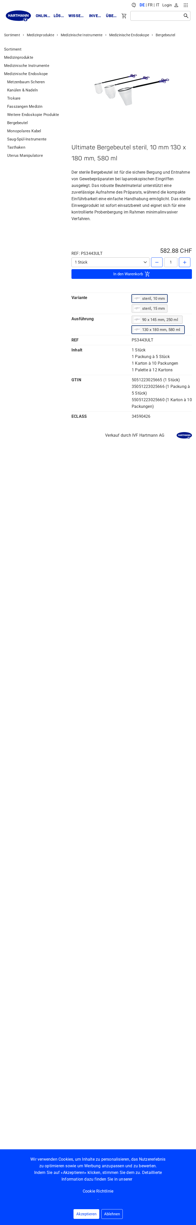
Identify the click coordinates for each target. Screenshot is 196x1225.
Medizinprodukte (40, 35)
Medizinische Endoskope (129, 35)
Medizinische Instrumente (82, 35)
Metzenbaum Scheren (26, 82)
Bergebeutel (165, 35)
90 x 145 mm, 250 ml (160, 319)
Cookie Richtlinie (98, 1191)
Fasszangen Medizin (25, 106)
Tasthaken (16, 147)
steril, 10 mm (153, 298)
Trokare (13, 98)
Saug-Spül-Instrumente (26, 139)
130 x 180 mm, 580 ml (161, 329)
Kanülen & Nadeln (22, 90)
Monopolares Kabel (24, 131)
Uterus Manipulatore (25, 155)
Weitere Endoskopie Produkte (33, 114)
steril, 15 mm (153, 308)
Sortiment (12, 35)
